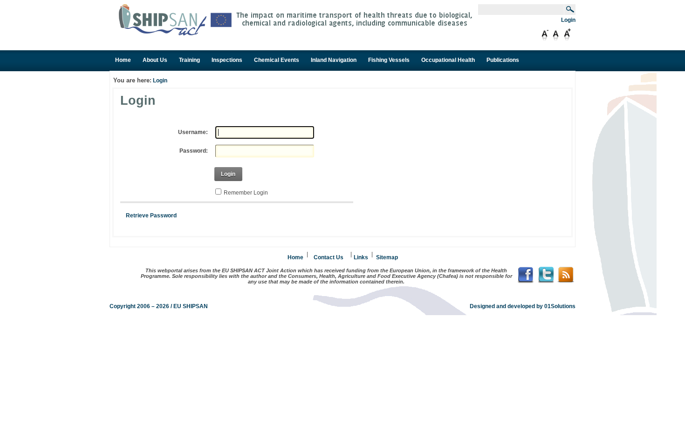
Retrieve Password (151, 215)
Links (361, 257)
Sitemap (387, 257)
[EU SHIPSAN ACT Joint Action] (298, 34)
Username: (193, 132)
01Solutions (559, 306)
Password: (193, 151)
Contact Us (328, 257)
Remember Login (246, 192)
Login (568, 20)
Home (295, 257)
